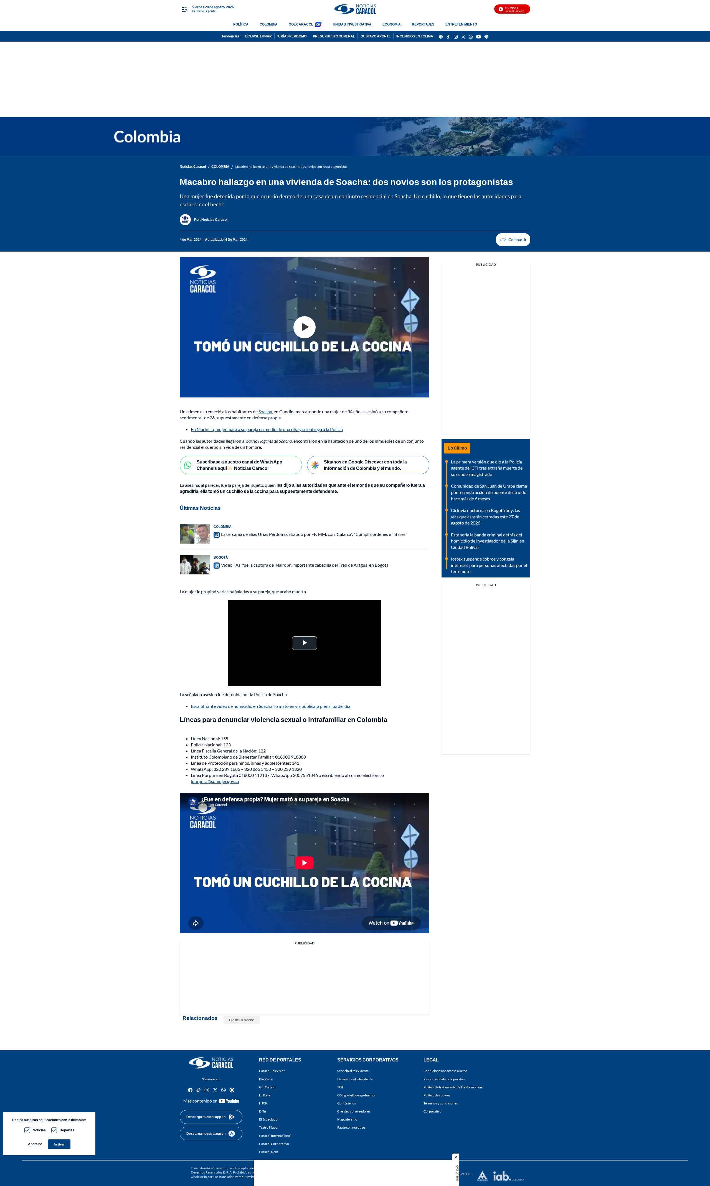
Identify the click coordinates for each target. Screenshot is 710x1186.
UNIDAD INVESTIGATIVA (352, 24)
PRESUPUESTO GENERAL (334, 36)
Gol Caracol (267, 1087)
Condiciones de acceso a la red (445, 1071)
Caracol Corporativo (274, 1144)
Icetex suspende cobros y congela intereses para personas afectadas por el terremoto (489, 565)
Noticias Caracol (193, 166)
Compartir (513, 239)
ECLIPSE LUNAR (258, 36)
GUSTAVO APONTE (376, 36)
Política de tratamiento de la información (453, 1087)
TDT (340, 1087)
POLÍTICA (240, 24)
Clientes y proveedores (353, 1111)
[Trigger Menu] (184, 9)
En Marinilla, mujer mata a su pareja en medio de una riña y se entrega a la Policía (267, 429)
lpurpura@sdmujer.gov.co (215, 781)
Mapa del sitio (347, 1119)
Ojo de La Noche (241, 1020)
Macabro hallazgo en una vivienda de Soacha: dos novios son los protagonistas (291, 166)
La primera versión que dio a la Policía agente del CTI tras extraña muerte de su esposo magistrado (487, 468)
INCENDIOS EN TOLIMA (414, 36)
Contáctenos (346, 1103)
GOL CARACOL (301, 24)
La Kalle (264, 1095)
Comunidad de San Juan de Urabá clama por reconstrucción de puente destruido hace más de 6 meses (489, 492)
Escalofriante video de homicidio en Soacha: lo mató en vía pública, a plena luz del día (270, 706)
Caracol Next (268, 1152)
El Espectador (269, 1119)
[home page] (355, 9)
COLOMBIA (269, 24)
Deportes (67, 1130)
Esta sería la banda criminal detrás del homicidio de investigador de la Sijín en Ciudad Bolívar (487, 541)
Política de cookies (437, 1095)
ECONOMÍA (391, 24)
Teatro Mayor (269, 1127)
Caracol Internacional (275, 1136)
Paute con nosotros (351, 1127)
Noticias (39, 1130)
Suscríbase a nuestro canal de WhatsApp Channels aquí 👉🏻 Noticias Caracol (239, 465)
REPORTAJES (423, 24)
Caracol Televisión (272, 1071)
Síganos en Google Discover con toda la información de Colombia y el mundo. (365, 465)
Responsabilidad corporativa (444, 1079)
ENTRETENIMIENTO (461, 24)
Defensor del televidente (354, 1079)
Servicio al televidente (353, 1071)
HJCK (263, 1103)
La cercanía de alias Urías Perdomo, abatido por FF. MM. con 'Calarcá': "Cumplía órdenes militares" (314, 534)
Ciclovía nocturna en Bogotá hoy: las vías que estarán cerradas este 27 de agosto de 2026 (485, 516)
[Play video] (304, 327)
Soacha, (265, 411)
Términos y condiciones (441, 1103)
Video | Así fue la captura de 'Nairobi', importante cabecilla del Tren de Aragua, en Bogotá (305, 564)
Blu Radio (266, 1079)
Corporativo (433, 1111)
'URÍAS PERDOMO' (292, 36)
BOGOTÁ (221, 557)
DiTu (262, 1111)
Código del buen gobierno (356, 1095)
